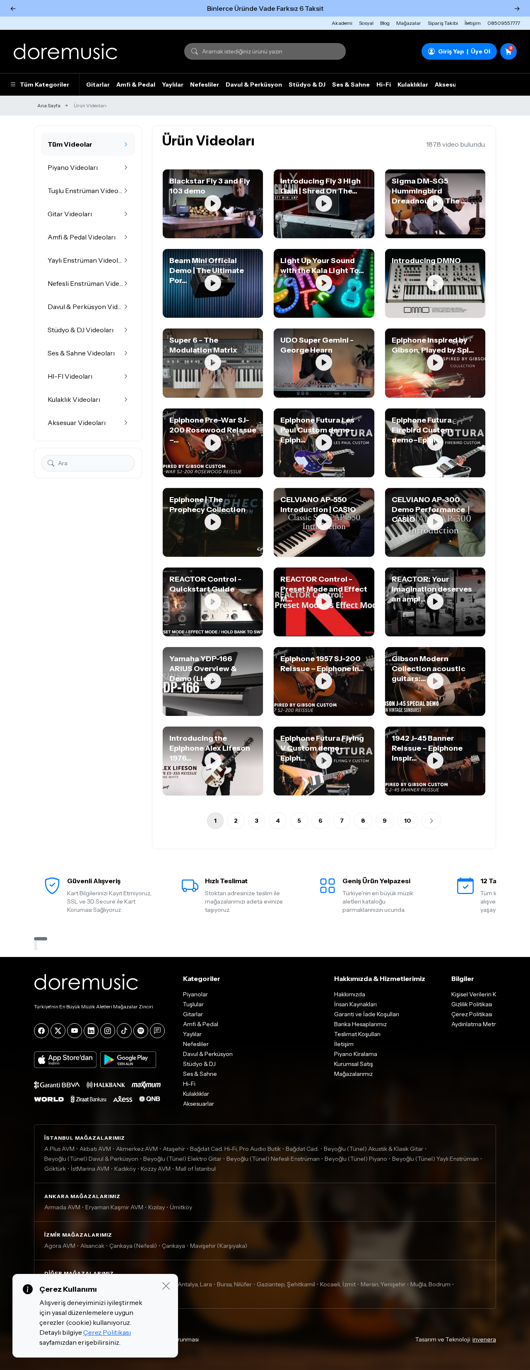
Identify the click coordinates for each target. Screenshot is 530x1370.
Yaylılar (172, 84)
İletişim (473, 23)
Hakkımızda (349, 994)
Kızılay (156, 1207)
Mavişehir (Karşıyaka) (218, 1245)
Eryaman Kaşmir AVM (114, 1207)
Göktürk (55, 1168)
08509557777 (503, 23)
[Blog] (157, 1030)
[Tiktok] (124, 1030)
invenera (484, 1339)
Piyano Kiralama (355, 1054)
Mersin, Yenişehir (383, 1284)
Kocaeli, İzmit (338, 1284)
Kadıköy (125, 1168)
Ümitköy (181, 1207)
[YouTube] (74, 1030)
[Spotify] (140, 1030)
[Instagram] (107, 1030)
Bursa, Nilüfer (234, 1284)
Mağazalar (408, 23)
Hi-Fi (383, 84)
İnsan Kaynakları (355, 1004)
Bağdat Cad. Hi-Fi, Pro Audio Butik (235, 1149)
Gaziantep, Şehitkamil (286, 1284)
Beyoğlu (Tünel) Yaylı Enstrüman (435, 1158)
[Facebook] (41, 1030)
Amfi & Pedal (135, 84)
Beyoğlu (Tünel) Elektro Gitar (182, 1158)
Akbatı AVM (95, 1149)
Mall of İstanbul (196, 1168)
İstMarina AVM (90, 1168)
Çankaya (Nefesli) (133, 1245)
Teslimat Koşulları (357, 1034)
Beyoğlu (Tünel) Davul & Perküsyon (91, 1158)
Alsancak (92, 1245)
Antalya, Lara (195, 1284)
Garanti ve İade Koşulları (366, 1014)
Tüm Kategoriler (44, 84)
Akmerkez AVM (137, 1149)
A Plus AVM (59, 1149)
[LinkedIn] (91, 1030)
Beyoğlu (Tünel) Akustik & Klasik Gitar (373, 1149)
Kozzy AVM (156, 1168)
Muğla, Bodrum (430, 1284)
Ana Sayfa (48, 105)
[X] (58, 1030)
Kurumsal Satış (353, 1064)
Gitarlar (98, 84)
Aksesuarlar (452, 84)
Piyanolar (195, 994)
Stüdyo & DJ (307, 84)
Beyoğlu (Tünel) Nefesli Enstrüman (273, 1158)
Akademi (342, 23)
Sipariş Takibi (443, 23)
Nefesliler (204, 84)
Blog (385, 23)
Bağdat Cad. (302, 1149)
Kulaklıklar (413, 84)
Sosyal (366, 23)
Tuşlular (193, 1004)
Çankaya (173, 1245)
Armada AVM (62, 1207)
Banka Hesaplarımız (360, 1024)
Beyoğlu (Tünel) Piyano (356, 1158)
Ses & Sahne (351, 84)
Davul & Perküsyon (254, 84)
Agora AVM (59, 1245)
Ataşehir (174, 1149)
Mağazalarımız (353, 1074)
